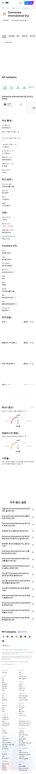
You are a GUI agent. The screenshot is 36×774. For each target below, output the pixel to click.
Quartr (26, 661)
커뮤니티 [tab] (25, 36)
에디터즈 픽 (5, 758)
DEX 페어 (4, 688)
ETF (3, 680)
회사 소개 (21, 705)
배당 (3, 709)
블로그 (21, 709)
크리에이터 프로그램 (8, 744)
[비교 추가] (20, 104)
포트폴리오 (5, 717)
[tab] (25, 322)
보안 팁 (21, 741)
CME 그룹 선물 (23, 696)
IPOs (3, 711)
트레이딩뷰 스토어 (24, 721)
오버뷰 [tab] (4, 36)
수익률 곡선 (5, 719)
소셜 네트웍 (5, 738)
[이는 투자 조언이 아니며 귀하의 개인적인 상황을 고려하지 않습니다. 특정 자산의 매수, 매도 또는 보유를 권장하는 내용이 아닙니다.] (25, 411)
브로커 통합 (22, 766)
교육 (3, 756)
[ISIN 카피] (15, 297)
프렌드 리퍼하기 (6, 742)
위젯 (20, 750)
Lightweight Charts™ (25, 754)
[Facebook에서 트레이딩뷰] (7, 636)
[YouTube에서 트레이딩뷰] (12, 636)
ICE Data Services (23, 649)
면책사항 (21, 733)
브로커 (21, 686)
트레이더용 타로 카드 (25, 723)
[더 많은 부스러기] (8, 8)
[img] (25, 20)
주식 (3, 678)
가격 (20, 674)
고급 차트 (21, 756)
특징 (20, 672)
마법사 (4, 766)
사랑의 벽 (4, 740)
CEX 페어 (4, 686)
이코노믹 (4, 705)
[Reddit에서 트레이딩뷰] (3, 641)
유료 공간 (4, 770)
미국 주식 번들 (23, 700)
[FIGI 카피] (16, 304)
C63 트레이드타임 (24, 725)
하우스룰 (4, 746)
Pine (3, 690)
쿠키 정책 (21, 737)
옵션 (3, 721)
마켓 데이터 (22, 676)
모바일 (4, 731)
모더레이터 (5, 748)
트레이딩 (4, 754)
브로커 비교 (22, 688)
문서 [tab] (18, 36)
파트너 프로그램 (23, 768)
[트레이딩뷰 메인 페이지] (7, 3)
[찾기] (20, 3)
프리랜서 (4, 768)
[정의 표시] (9, 125)
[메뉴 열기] (3, 3)
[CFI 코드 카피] (9, 310)
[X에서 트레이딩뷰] (3, 636)
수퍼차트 (4, 672)
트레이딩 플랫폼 (23, 758)
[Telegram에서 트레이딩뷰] (25, 636)
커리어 (21, 713)
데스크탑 (4, 733)
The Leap (21, 690)
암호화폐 (4, 684)
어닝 (3, 707)
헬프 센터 (21, 711)
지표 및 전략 (5, 764)
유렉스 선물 (22, 698)
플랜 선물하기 (23, 678)
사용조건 (21, 731)
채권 (3, 682)
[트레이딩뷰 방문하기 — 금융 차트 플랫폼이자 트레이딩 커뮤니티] (9, 77)
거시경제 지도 (6, 723)
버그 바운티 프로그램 (25, 743)
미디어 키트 (22, 715)
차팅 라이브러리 (23, 752)
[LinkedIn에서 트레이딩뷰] (21, 636)
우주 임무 (21, 707)
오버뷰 (21, 684)
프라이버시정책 (23, 735)
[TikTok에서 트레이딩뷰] (29, 636)
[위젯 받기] (32, 407)
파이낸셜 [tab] (11, 36)
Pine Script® (5, 725)
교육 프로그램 (23, 770)
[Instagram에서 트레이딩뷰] (16, 636)
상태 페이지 (22, 745)
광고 (20, 764)
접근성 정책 (22, 739)
